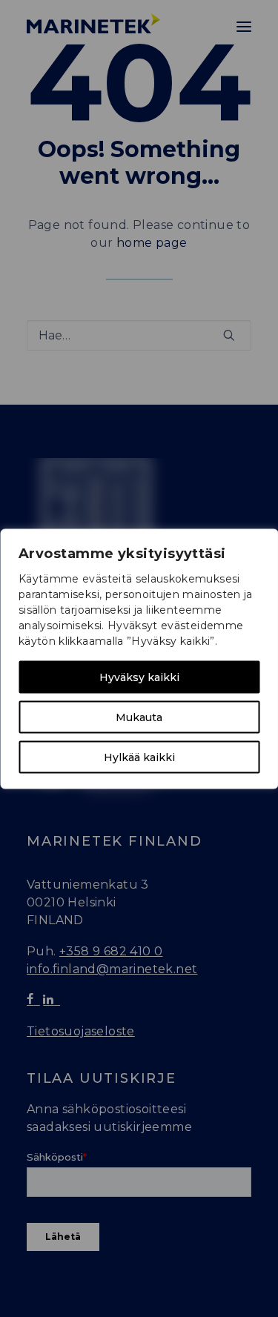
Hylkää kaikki (139, 756)
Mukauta (139, 716)
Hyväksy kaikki (139, 676)
